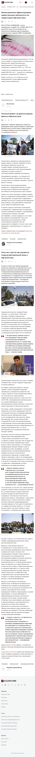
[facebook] (12, 685)
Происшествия (5, 694)
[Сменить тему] (27, 2)
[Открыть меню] (32, 2)
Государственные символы (9, 723)
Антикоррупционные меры (9, 726)
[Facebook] (12, 22)
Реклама (3, 745)
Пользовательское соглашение (10, 716)
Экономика (4, 704)
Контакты (4, 742)
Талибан (5, 664)
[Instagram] (2, 22)
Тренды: (3, 6)
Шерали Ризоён (11, 645)
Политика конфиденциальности (10, 719)
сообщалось (10, 77)
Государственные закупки (9, 729)
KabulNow (14, 132)
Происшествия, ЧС (21, 100)
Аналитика (4, 700)
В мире (12, 239)
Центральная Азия (27, 664)
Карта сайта (5, 738)
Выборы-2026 (11, 7)
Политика (4, 697)
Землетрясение (7, 100)
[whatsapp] (5, 22)
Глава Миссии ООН (7, 652)
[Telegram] (9, 22)
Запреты (5, 239)
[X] (15, 22)
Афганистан (22, 239)
